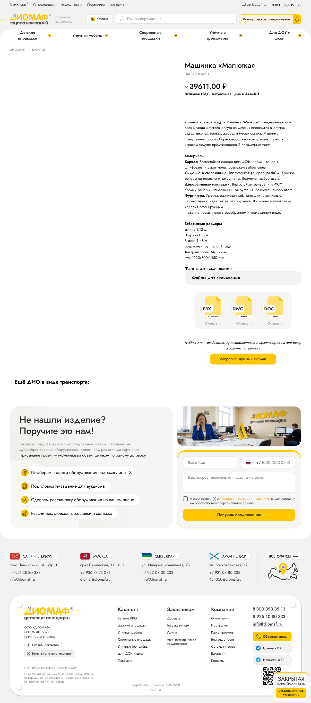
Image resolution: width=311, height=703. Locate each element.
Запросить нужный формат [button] (243, 359)
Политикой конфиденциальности (245, 498)
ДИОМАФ (17, 49)
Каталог (38, 49)
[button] (99, 19)
